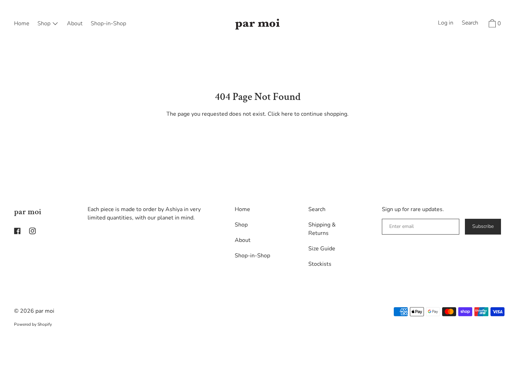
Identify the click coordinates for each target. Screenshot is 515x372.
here (287, 114)
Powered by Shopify (33, 324)
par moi (27, 211)
